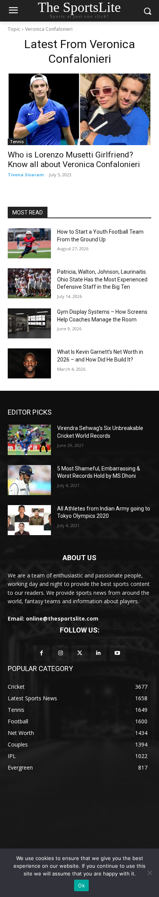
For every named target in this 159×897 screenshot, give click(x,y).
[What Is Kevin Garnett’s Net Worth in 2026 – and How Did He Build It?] (29, 363)
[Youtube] (117, 653)
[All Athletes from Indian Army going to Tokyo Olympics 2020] (29, 520)
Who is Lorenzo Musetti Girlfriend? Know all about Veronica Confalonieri (74, 159)
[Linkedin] (98, 653)
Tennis (17, 141)
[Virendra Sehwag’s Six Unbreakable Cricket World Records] (29, 440)
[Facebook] (41, 653)
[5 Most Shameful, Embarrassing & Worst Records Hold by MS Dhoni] (29, 480)
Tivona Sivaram (26, 174)
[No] (149, 873)
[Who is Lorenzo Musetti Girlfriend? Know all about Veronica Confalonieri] (79, 109)
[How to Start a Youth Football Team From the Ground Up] (29, 243)
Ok (81, 885)
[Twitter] (79, 653)
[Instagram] (60, 653)
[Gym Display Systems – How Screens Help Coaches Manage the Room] (29, 323)
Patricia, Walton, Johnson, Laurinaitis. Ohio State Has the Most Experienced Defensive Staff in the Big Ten (102, 279)
